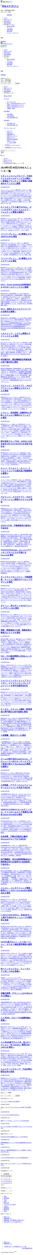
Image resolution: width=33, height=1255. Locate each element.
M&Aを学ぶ (7, 21)
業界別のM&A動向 (12, 139)
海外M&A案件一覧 (12, 125)
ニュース (8, 51)
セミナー (9, 131)
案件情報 (9, 31)
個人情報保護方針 (27, 1248)
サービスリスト (11, 101)
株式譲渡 (6, 1198)
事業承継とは (11, 134)
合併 (5, 1201)
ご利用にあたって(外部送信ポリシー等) (15, 1246)
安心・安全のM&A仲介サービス (16, 103)
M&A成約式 (10, 116)
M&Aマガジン (11, 137)
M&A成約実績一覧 (12, 117)
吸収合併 (6, 1203)
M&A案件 (6, 120)
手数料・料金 (11, 108)
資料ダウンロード (12, 136)
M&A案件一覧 (11, 123)
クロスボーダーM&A (10, 1204)
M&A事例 (10, 29)
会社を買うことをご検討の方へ (13, 1221)
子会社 (6, 1206)
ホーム (6, 158)
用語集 (7, 54)
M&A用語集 (7, 23)
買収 (5, 1196)
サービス (9, 27)
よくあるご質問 (11, 142)
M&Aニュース (8, 19)
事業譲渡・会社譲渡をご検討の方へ (14, 1220)
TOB (5, 1199)
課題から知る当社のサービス (15, 105)
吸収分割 (6, 1209)
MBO (5, 1211)
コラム (6, 18)
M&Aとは (10, 132)
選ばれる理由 (11, 26)
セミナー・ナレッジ (13, 32)
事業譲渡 (6, 1208)
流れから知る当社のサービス (15, 106)
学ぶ (7, 53)
